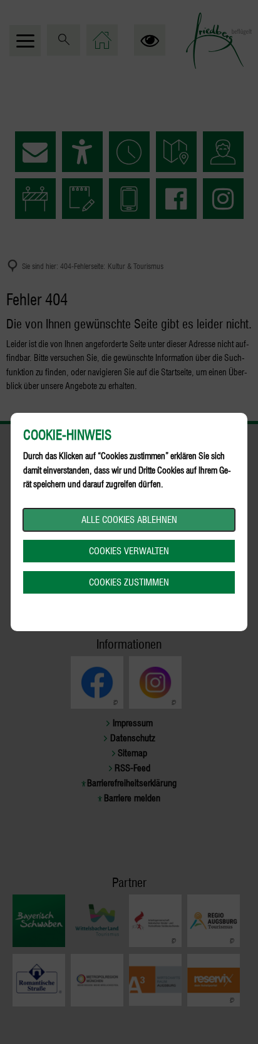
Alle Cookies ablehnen (129, 519)
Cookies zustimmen (129, 582)
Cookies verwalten (129, 551)
